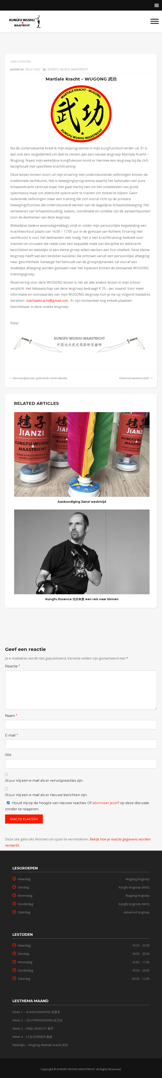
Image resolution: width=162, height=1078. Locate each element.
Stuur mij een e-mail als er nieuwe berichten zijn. (46, 795)
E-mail (11, 735)
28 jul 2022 (32, 69)
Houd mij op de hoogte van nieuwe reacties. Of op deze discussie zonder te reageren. (77, 806)
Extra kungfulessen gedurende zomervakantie (40, 378)
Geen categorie (20, 61)
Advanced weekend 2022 (134, 378)
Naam (11, 716)
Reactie (12, 666)
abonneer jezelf (105, 803)
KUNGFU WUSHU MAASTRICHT (67, 69)
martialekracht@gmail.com (47, 300)
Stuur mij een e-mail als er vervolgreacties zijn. (44, 781)
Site (8, 755)
